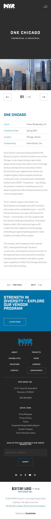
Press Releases (25, 414)
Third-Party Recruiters (25, 433)
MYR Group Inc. (25, 492)
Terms (25, 421)
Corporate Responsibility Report (25, 425)
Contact (15, 370)
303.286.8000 (25, 397)
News (36, 358)
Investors (15, 364)
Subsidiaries (36, 370)
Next (33, 285)
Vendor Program (25, 429)
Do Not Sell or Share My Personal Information (25, 506)
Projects (36, 352)
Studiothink (30, 513)
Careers (36, 364)
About (15, 352)
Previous (17, 285)
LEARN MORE (15, 322)
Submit (25, 462)
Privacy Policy (25, 418)
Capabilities (15, 358)
